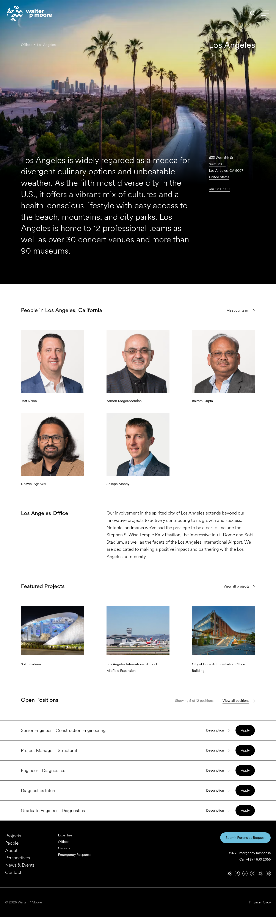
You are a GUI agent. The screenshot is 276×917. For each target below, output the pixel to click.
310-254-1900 (219, 189)
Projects (13, 835)
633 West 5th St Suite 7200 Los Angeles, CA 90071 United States (226, 167)
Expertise (65, 835)
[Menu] (265, 13)
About (11, 850)
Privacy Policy (260, 902)
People (12, 843)
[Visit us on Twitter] (252, 873)
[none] (138, 730)
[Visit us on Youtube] (229, 873)
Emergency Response (74, 855)
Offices (63, 842)
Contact (13, 872)
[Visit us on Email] (268, 873)
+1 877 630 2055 (258, 859)
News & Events (19, 865)
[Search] (252, 13)
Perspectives (17, 857)
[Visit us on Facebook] (237, 873)
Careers (64, 848)
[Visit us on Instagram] (260, 873)
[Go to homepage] (29, 13)
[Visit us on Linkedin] (245, 873)
